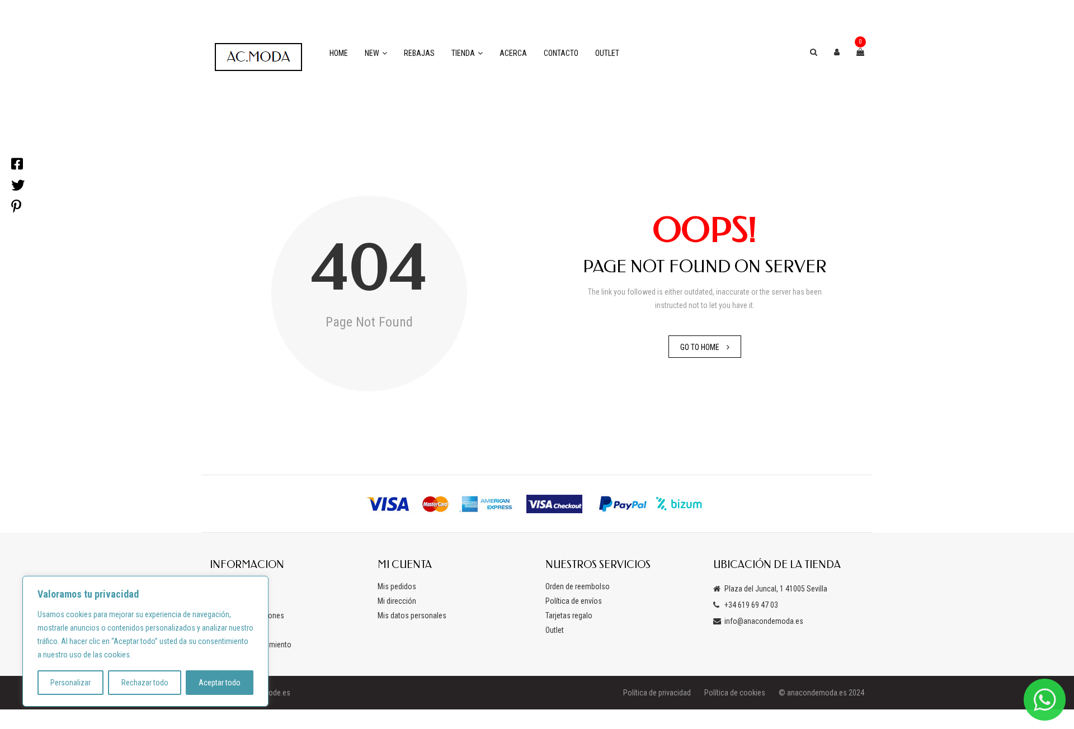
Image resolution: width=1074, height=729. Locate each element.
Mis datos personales (412, 615)
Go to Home (699, 347)
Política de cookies (734, 692)
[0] (860, 52)
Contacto (561, 53)
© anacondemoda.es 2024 (821, 692)
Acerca (513, 53)
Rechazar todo (144, 682)
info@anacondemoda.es (763, 621)
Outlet (607, 53)
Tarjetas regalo (568, 615)
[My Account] (837, 52)
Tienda (463, 53)
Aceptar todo (220, 682)
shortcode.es (269, 692)
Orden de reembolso (577, 586)
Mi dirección (397, 601)
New (372, 53)
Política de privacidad (657, 692)
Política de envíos (573, 601)
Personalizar (70, 682)
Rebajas (419, 53)
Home (338, 53)
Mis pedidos (397, 586)
